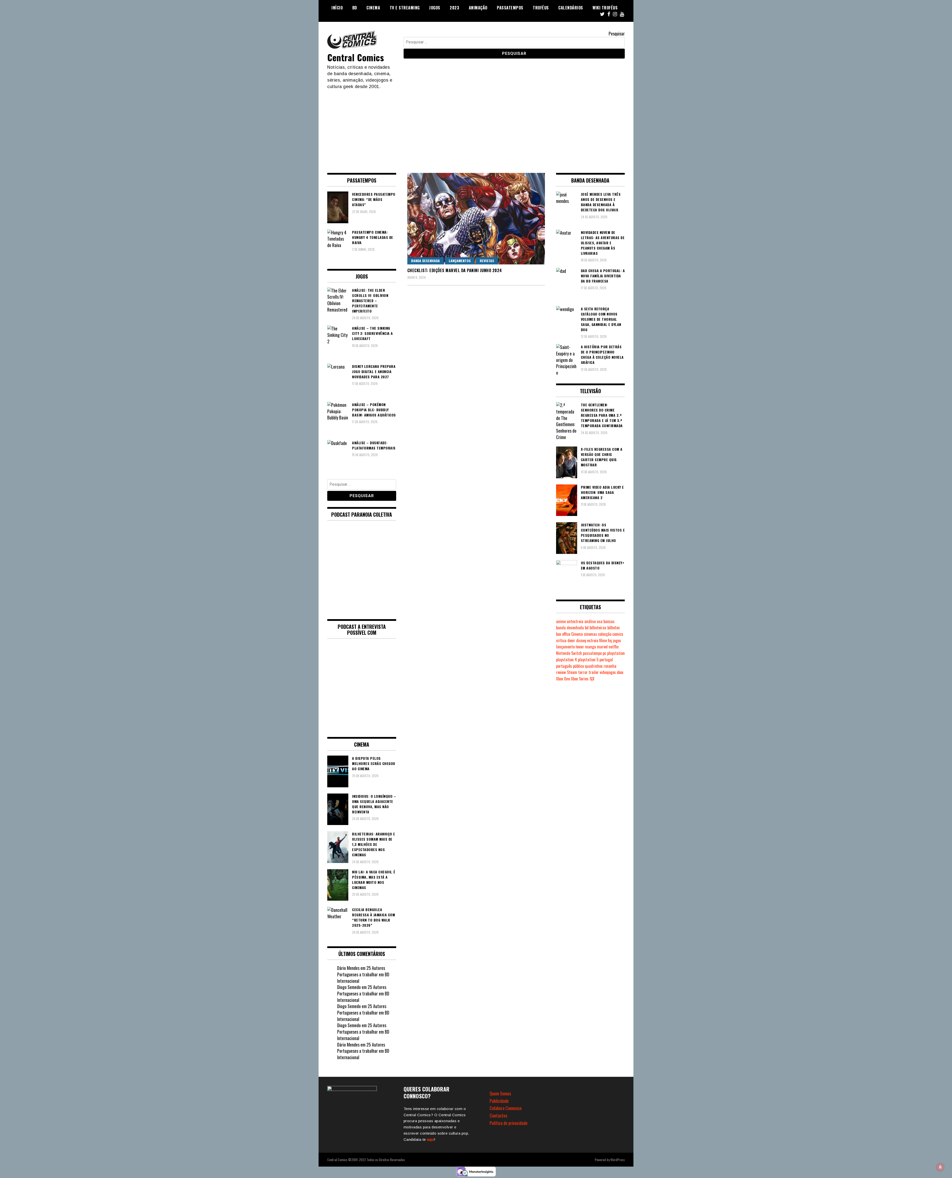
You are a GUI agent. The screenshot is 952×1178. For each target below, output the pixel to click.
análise (590, 621)
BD (354, 8)
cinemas (590, 634)
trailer (594, 672)
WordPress (617, 1159)
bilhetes (613, 628)
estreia (592, 640)
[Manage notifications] (940, 1167)
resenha (610, 666)
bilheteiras (598, 628)
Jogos (434, 8)
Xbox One (563, 679)
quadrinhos (594, 666)
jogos (617, 640)
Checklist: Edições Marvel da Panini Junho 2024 (454, 270)
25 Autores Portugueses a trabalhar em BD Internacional (363, 974)
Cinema (373, 8)
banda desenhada (570, 628)
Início (337, 8)
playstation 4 (566, 660)
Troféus (541, 8)
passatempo (592, 653)
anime (561, 621)
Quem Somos (500, 1093)
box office (563, 634)
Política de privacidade (509, 1123)
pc (604, 653)
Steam (572, 672)
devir (571, 640)
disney (581, 640)
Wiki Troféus (605, 8)
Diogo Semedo (349, 987)
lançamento (565, 647)
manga (590, 647)
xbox (620, 672)
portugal (606, 660)
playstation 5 (588, 660)
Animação (478, 8)
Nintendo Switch (569, 653)
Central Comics (355, 57)
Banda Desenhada (425, 260)
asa (599, 621)
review (561, 672)
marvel (602, 647)
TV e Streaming (405, 8)
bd (587, 628)
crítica (561, 640)
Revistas (487, 260)
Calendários (570, 8)
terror (583, 672)
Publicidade (499, 1101)
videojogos (608, 672)
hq (610, 640)
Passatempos (510, 8)
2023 (454, 8)
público (578, 666)
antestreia (575, 621)
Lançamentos (460, 260)
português (564, 666)
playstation (616, 653)
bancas (609, 621)
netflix (614, 647)
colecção (604, 634)
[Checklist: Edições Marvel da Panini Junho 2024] (476, 218)
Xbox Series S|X (583, 679)
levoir (580, 647)
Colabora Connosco (506, 1108)
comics (617, 634)
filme (603, 640)
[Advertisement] (476, 127)
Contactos (498, 1115)
